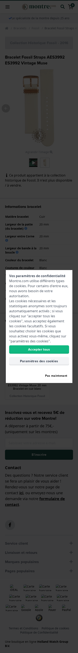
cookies (20, 286)
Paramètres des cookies (39, 361)
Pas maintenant (56, 376)
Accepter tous (39, 349)
